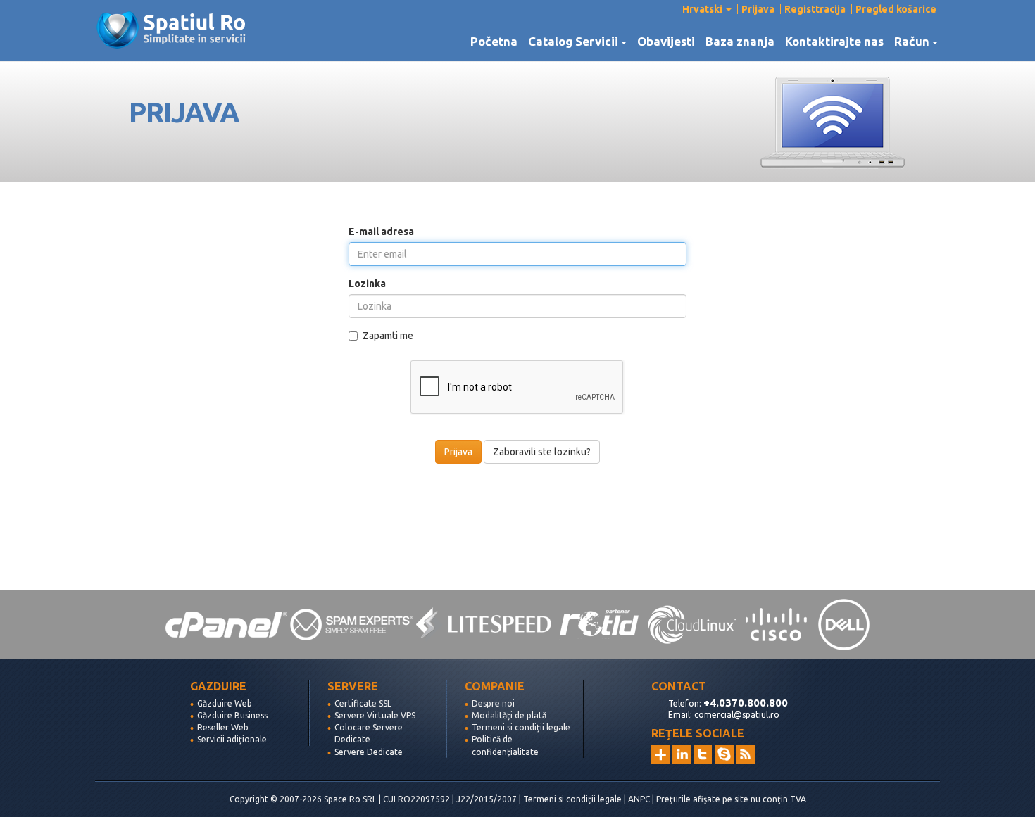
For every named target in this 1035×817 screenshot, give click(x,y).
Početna (494, 41)
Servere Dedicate (368, 751)
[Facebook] (724, 754)
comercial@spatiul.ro (736, 714)
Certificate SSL (362, 703)
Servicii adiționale (232, 739)
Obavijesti (666, 41)
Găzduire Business (232, 715)
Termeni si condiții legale (521, 727)
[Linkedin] (681, 754)
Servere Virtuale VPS (374, 715)
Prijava (757, 9)
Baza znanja (739, 41)
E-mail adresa (381, 231)
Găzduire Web (224, 703)
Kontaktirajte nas (834, 41)
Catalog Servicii (576, 41)
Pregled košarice (895, 9)
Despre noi (493, 703)
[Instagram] (660, 754)
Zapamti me (388, 335)
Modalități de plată (509, 715)
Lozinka (367, 283)
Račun (914, 41)
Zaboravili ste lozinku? (542, 451)
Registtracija (815, 9)
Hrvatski (703, 9)
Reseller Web (223, 727)
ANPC (639, 799)
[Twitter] (703, 754)
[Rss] (745, 754)
